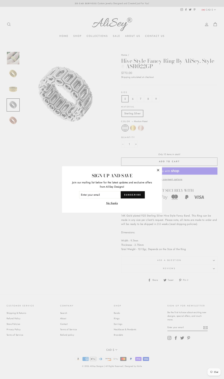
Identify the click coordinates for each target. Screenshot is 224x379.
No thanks (112, 203)
